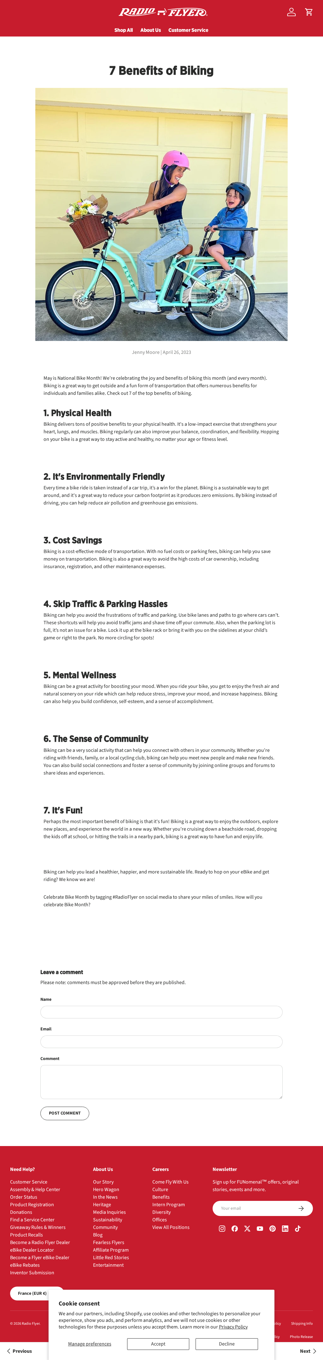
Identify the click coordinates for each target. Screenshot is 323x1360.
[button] (309, 12)
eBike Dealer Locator (32, 1250)
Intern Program (168, 1204)
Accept (158, 1343)
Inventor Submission (32, 1272)
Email (45, 1029)
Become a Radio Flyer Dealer (40, 1242)
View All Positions (171, 1227)
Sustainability (107, 1219)
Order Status (23, 1197)
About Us (150, 30)
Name (45, 999)
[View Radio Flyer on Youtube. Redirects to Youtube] (260, 1229)
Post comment (65, 1113)
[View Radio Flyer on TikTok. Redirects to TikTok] (298, 1229)
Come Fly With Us (170, 1181)
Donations (21, 1212)
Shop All (124, 30)
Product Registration (32, 1204)
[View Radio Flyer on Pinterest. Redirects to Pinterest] (272, 1229)
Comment (49, 1059)
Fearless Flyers (108, 1242)
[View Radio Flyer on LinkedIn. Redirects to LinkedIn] (285, 1229)
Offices (159, 1219)
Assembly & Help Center (35, 1189)
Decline (227, 1343)
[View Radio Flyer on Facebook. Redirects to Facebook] (235, 1229)
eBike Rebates (25, 1265)
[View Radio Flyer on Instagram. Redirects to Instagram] (222, 1229)
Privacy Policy (233, 1326)
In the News (105, 1197)
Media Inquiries (109, 1212)
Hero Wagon (106, 1189)
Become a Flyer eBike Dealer (39, 1257)
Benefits (161, 1197)
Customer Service (188, 30)
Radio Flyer (30, 1323)
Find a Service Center (32, 1219)
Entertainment (108, 1265)
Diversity (161, 1212)
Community (105, 1227)
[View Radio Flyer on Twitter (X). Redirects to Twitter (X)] (247, 1229)
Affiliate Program (111, 1250)
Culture (160, 1189)
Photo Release (301, 1337)
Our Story (103, 1181)
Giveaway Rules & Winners (38, 1227)
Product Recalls (26, 1234)
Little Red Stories (111, 1257)
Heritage (102, 1204)
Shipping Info (302, 1323)
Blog (98, 1234)
